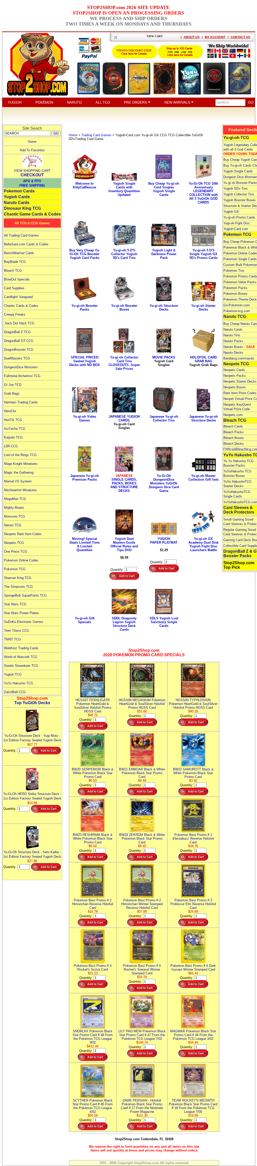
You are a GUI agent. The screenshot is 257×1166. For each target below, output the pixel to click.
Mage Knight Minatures (21, 464)
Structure (230, 206)
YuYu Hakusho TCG (18, 683)
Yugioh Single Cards (238, 171)
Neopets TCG (14, 543)
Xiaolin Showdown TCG (21, 666)
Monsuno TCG (14, 516)
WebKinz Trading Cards (21, 648)
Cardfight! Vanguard (18, 297)
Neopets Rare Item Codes (23, 534)
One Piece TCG (15, 551)
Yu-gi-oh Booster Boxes (124, 307)
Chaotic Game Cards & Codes (32, 214)
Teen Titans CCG (16, 630)
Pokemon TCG (15, 569)
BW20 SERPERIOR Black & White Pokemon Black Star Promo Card (92, 773)
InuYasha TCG (14, 428)
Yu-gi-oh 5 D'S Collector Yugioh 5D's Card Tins (124, 254)
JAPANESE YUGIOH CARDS (124, 422)
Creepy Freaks (14, 314)
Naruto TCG (12, 525)
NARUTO (74, 102)
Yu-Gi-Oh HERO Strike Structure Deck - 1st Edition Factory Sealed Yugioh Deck (32, 796)
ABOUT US (192, 37)
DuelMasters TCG (17, 358)
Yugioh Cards (17, 197)
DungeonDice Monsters (21, 367)
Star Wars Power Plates (21, 613)
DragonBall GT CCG (18, 341)
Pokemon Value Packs (239, 282)
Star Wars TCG (15, 604)
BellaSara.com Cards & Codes (26, 244)
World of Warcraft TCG (20, 657)
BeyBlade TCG (15, 262)
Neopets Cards (234, 370)
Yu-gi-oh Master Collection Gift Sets (203, 477)
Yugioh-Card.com (235, 229)
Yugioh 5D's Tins (235, 188)
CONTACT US (240, 37)
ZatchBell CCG (15, 692)
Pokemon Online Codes (21, 560)
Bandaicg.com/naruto (238, 358)
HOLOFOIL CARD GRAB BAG (203, 361)
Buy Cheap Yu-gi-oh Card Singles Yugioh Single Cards (163, 189)
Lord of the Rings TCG (20, 455)
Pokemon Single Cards (240, 259)
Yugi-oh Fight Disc (236, 223)
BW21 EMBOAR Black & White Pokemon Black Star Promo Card (142, 773)
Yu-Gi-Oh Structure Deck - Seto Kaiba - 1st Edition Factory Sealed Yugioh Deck (32, 854)
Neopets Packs (234, 376)
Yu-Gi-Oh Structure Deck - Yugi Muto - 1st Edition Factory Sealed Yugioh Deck (32, 738)
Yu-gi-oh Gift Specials (84, 620)
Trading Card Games (96, 135)
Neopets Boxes (234, 387)
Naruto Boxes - (239, 347)
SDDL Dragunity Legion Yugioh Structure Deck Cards (124, 623)
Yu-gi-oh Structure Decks (164, 307)
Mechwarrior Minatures (20, 490)
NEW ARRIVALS (177, 102)
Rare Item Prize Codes (239, 393)
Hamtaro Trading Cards (21, 402)
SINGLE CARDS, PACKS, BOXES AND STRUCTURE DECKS (124, 483)
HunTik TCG (13, 420)
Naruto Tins (231, 335)
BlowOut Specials (17, 279)
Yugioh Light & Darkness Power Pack (163, 254)
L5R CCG (11, 446)
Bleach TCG (13, 270)
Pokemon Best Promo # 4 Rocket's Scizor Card (92, 967)
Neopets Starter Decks (239, 381)
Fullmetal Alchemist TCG (22, 376)
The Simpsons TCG (18, 587)
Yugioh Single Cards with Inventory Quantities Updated (124, 189)
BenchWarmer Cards (19, 253)
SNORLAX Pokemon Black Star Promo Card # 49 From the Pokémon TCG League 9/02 (93, 1036)
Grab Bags (12, 393)
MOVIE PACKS (163, 361)
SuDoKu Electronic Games (23, 622)
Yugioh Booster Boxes (239, 200)
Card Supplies (14, 288)
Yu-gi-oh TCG (236, 137)
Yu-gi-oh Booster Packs (85, 307)
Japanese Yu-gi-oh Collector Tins (164, 418)
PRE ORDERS (136, 102)
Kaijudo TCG (13, 437)
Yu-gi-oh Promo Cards (239, 217)
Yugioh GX (231, 211)
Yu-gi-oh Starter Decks (203, 307)
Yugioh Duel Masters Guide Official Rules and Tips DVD (124, 544)
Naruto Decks (233, 352)
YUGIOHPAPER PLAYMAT (163, 540)
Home (32, 141)
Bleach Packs (233, 432)
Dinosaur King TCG (22, 208)
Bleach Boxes (233, 438)
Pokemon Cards (19, 191)
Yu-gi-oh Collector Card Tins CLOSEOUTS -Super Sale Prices (124, 363)
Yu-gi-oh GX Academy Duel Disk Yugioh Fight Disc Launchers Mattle (203, 544)
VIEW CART (155, 36)
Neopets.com (233, 415)
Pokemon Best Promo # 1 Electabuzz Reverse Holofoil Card (193, 838)
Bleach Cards (233, 426)
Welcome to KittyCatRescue (84, 185)
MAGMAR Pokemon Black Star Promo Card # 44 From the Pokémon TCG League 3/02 (193, 1035)
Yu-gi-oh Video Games (84, 418)
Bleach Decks (233, 444)
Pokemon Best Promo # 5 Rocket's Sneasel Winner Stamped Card (142, 969)
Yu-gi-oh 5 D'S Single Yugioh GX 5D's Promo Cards (203, 254)
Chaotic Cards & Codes (21, 306)
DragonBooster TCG (18, 349)
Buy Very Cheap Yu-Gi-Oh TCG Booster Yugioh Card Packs (84, 254)
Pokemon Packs (235, 288)
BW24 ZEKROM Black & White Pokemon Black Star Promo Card (142, 838)
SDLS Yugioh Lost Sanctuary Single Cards (164, 622)
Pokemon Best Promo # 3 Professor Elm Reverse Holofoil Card (193, 904)
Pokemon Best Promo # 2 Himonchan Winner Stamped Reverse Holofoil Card (142, 904)
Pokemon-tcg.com (236, 311)
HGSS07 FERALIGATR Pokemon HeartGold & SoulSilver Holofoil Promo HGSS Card (92, 705)
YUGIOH (15, 102)
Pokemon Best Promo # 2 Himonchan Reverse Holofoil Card (92, 904)
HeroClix (10, 411)
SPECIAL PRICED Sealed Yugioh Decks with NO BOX (84, 361)
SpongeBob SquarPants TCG (25, 595)
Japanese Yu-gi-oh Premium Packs (84, 477)
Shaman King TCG (17, 578)
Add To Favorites (32, 150)
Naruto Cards (16, 202)
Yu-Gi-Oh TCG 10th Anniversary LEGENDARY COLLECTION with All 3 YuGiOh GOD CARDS (203, 193)
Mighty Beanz (14, 507)
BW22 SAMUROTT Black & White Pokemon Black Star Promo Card (193, 773)
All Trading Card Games (21, 235)
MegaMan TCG (15, 499)
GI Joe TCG (13, 385)
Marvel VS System (18, 481)
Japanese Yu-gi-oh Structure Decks (203, 418)
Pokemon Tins (233, 270)
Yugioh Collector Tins (238, 194)
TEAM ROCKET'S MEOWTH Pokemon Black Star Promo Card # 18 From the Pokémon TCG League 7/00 (193, 1106)
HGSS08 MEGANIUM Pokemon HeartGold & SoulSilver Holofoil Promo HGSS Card (142, 703)
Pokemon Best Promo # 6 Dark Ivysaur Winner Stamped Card (193, 967)
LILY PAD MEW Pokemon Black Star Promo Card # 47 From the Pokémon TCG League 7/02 (142, 1035)
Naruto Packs (233, 341)
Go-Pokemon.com (236, 305)
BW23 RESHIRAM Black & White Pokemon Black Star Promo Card (92, 838)
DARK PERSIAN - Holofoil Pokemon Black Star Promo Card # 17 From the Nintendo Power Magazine (142, 1106)
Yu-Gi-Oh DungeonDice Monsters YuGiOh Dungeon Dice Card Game (164, 483)
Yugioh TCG (13, 674)
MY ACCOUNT (215, 37)
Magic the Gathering (18, 472)
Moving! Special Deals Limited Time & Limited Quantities (85, 544)
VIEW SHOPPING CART (32, 171)
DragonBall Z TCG (17, 332)
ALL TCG (103, 102)
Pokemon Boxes (235, 294)
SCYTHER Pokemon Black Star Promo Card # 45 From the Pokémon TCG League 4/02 (93, 1106)
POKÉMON (44, 102)
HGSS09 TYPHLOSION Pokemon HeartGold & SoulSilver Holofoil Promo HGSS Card (193, 703)
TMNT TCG (12, 639)
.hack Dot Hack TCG (19, 323)
